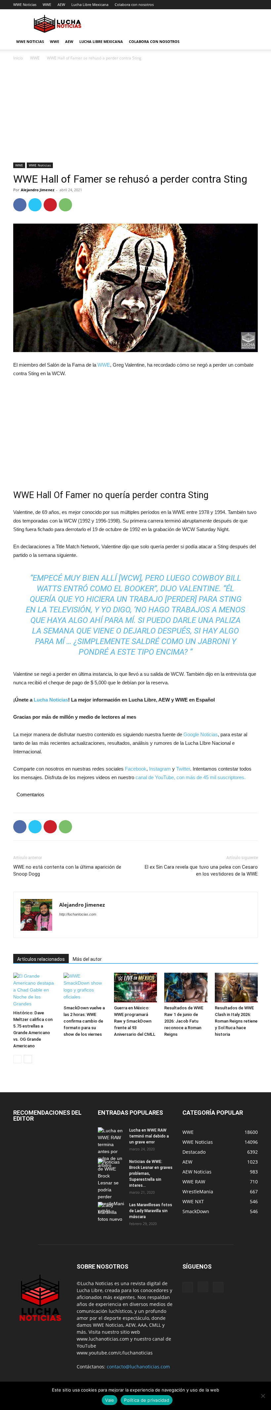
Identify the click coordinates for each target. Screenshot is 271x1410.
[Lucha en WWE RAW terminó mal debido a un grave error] (111, 1148)
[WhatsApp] (65, 204)
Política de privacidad (146, 1400)
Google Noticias (200, 734)
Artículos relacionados (41, 959)
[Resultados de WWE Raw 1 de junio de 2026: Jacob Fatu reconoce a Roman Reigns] (185, 987)
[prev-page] (17, 1059)
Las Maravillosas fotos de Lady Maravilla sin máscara (150, 1211)
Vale (109, 1400)
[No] (262, 1395)
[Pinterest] (50, 204)
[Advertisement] (135, 113)
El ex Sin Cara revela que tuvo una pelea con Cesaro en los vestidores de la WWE (201, 870)
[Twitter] (35, 204)
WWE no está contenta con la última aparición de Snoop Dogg (67, 870)
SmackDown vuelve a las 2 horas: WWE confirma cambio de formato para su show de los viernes (84, 1021)
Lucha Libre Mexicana (89, 4)
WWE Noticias (24, 4)
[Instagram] (203, 1287)
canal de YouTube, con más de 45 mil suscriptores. (190, 777)
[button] (250, 42)
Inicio (18, 58)
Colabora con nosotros (134, 4)
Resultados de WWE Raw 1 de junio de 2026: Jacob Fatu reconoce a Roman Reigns (183, 1021)
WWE (47, 4)
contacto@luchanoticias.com (138, 1366)
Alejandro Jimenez (37, 189)
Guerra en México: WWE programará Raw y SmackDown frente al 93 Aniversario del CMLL (134, 1021)
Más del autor (87, 959)
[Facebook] (19, 204)
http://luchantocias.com (77, 914)
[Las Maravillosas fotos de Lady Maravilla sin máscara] (111, 1212)
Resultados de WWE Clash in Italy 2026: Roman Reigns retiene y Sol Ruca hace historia (236, 1021)
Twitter (183, 769)
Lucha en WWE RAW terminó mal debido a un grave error (149, 1136)
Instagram (160, 769)
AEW (61, 4)
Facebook (135, 769)
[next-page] (28, 1059)
